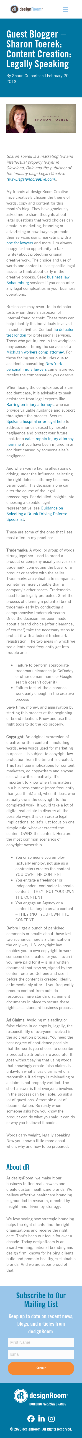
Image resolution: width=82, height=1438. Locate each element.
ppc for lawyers (19, 242)
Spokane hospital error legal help (35, 421)
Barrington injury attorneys (30, 404)
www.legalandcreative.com (31, 179)
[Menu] (65, 9)
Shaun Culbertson (28, 75)
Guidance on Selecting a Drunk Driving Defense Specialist (36, 513)
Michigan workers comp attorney (35, 351)
